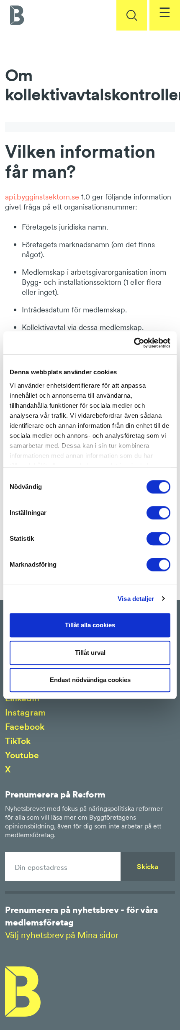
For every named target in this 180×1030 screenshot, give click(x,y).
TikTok (18, 740)
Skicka (147, 866)
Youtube (22, 755)
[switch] (158, 512)
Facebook (24, 726)
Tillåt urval (90, 652)
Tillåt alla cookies (90, 625)
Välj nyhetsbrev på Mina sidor (61, 935)
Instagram (25, 712)
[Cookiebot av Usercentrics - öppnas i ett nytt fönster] (133, 342)
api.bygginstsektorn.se (43, 197)
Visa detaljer (136, 598)
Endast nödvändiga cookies (90, 679)
